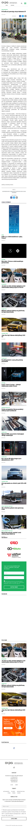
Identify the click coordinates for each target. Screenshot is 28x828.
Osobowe (3, 333)
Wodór (18, 793)
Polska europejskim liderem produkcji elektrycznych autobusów (12, 409)
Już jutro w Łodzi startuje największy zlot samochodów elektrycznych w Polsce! (13, 286)
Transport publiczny (6, 407)
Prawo (13, 793)
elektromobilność (5, 191)
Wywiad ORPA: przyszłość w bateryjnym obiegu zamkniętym (13, 434)
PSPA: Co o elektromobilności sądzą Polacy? (12, 237)
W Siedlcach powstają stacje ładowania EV (14, 11)
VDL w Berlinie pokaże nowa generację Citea (12, 508)
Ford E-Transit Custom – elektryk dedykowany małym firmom (11, 385)
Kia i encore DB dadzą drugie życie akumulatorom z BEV (11, 459)
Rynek (7, 333)
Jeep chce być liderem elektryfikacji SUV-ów (13, 335)
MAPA (16, 784)
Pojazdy (13, 791)
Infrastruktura (5, 9)
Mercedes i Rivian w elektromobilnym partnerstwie (12, 262)
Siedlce (21, 191)
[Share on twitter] (23, 16)
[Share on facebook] (20, 16)
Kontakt (12, 5)
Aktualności (4, 284)
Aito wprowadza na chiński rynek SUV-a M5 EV (14, 483)
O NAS (6, 5)
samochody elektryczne (15, 191)
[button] (25, 3)
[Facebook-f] (14, 748)
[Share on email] (25, 16)
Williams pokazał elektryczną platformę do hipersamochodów (13, 311)
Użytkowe (3, 259)
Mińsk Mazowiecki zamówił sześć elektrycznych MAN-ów (11, 533)
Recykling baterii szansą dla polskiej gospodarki (12, 360)
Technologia (4, 358)
